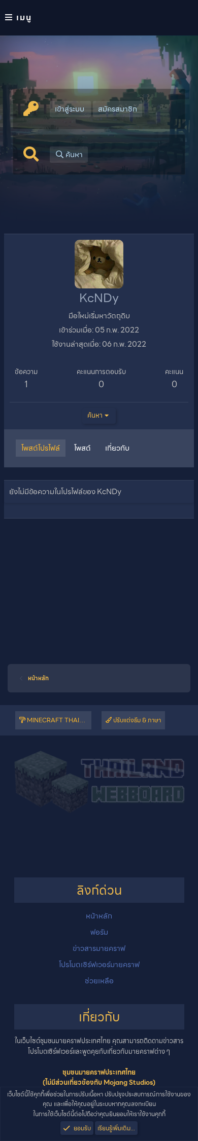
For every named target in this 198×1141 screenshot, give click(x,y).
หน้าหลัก (99, 916)
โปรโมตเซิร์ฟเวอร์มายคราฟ (99, 965)
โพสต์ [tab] (82, 448)
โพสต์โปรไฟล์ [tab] (40, 448)
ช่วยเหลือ (99, 981)
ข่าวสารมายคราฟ (99, 948)
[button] (99, 17)
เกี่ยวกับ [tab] (117, 448)
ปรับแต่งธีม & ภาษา (136, 720)
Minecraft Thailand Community (58, 720)
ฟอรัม (99, 932)
